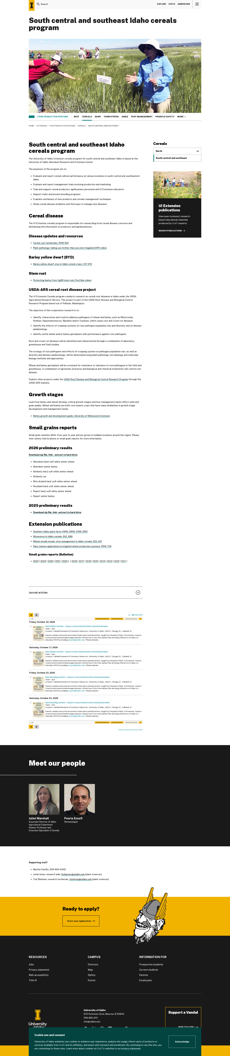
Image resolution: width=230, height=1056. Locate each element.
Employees (145, 980)
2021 (57, 561)
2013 (109, 561)
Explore (161, 4)
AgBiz (125, 117)
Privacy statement (39, 969)
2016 (88, 561)
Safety (91, 975)
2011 (123, 561)
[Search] (38, 4)
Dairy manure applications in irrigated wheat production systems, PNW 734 (72, 546)
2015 (95, 561)
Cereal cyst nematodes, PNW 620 (51, 243)
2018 (74, 561)
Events (91, 980)
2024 (36, 561)
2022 (50, 561)
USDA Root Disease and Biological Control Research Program (96, 379)
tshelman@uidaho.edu (80, 879)
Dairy (98, 117)
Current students (148, 969)
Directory (93, 964)
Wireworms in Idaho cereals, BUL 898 (53, 536)
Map (90, 969)
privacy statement (131, 1048)
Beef (76, 117)
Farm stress (111, 117)
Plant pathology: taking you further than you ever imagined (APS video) (70, 247)
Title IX (33, 980)
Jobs (31, 964)
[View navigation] (197, 4)
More (181, 117)
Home (31, 126)
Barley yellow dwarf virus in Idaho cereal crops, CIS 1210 (62, 264)
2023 (43, 561)
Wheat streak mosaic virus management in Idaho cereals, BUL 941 (67, 541)
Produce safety (165, 117)
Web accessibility (39, 975)
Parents (143, 975)
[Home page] (31, 5)
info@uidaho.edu (92, 1021)
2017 (81, 561)
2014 (102, 561)
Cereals (87, 117)
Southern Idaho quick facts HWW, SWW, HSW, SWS (60, 531)
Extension (42, 126)
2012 (116, 561)
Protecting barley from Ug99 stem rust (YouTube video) (62, 280)
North (159, 151)
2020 (65, 561)
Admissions (184, 4)
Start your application (79, 921)
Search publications (170, 231)
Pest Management (142, 117)
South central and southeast (171, 158)
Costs (171, 4)
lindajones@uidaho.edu (73, 874)
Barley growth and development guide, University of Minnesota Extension (71, 416)
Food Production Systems (52, 117)
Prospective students (151, 964)
